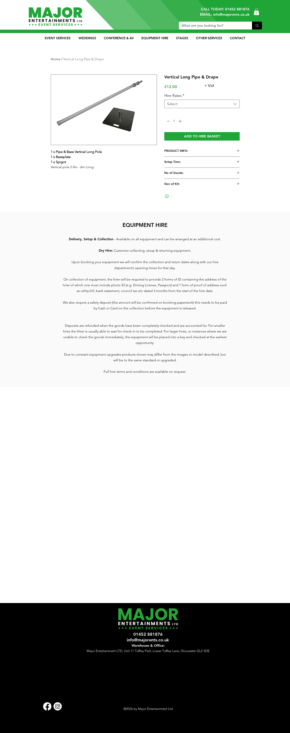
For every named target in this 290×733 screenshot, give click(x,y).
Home (55, 59)
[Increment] (180, 121)
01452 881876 (237, 9)
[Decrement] (168, 121)
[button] (256, 11)
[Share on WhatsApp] (167, 196)
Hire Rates (174, 95)
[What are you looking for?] (257, 25)
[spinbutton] (174, 121)
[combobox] (202, 104)
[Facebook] (47, 706)
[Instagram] (57, 706)
